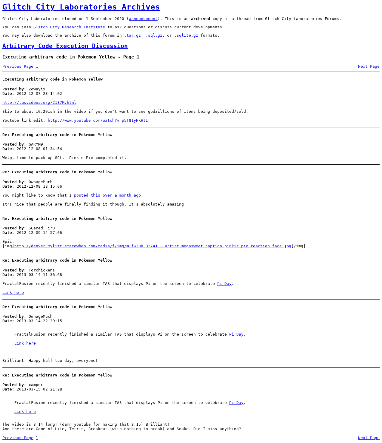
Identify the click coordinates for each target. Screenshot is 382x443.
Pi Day (224, 283)
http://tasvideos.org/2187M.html (39, 102)
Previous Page (17, 66)
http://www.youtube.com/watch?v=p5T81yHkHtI (98, 120)
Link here (13, 292)
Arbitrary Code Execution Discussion (65, 46)
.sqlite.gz (186, 35)
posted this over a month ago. (108, 195)
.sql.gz (154, 35)
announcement (143, 18)
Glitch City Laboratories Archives (81, 6)
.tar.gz (132, 35)
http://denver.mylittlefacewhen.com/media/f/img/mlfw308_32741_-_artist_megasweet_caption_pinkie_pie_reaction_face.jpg (152, 246)
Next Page (369, 66)
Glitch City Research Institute (69, 27)
